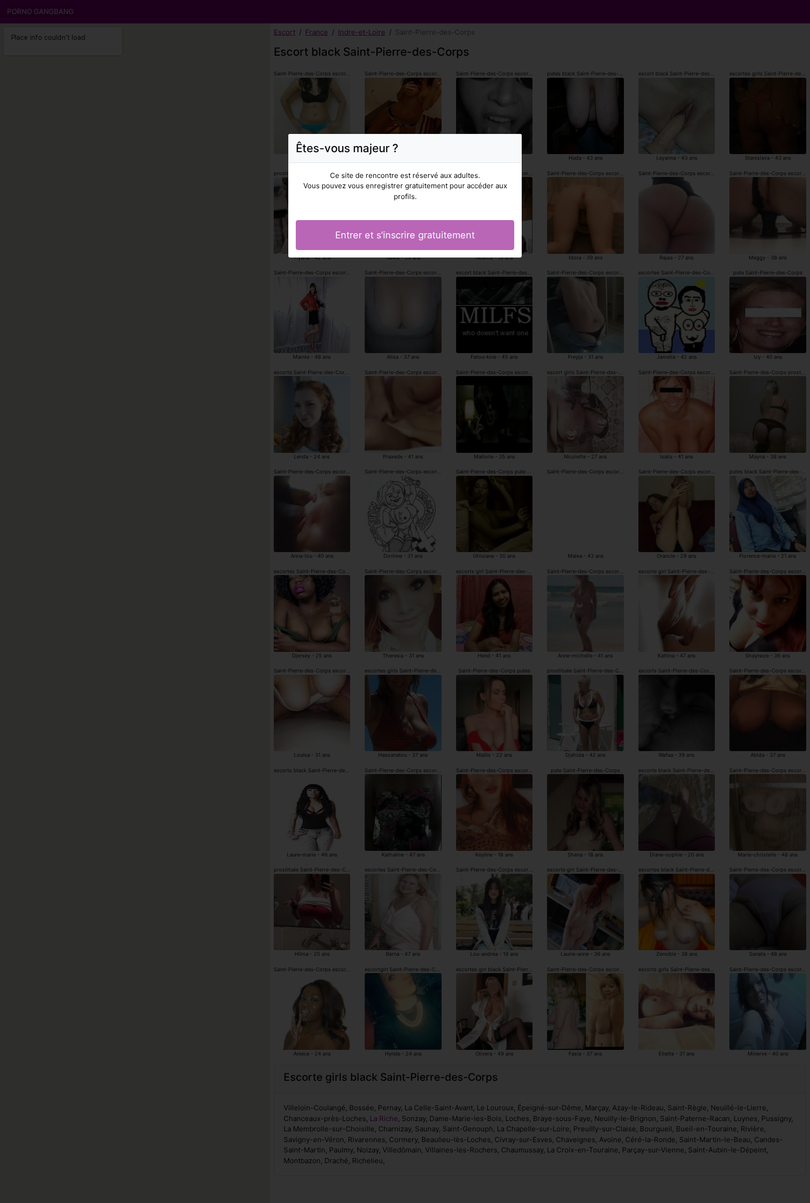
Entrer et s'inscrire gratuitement (405, 235)
